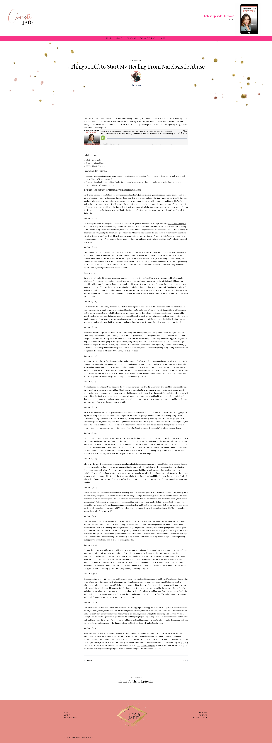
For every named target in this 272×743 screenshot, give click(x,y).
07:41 (94, 407)
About (119, 38)
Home (109, 38)
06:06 (94, 356)
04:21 (94, 301)
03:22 (94, 273)
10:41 (94, 487)
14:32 (94, 602)
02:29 (94, 247)
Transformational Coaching (97, 163)
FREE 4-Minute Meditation (96, 166)
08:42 (94, 433)
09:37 (94, 459)
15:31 (94, 628)
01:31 (94, 218)
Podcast (131, 38)
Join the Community (93, 160)
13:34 (94, 574)
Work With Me (148, 38)
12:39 (94, 545)
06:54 (94, 382)
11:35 (94, 516)
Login (163, 38)
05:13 (94, 327)
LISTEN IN (228, 20)
